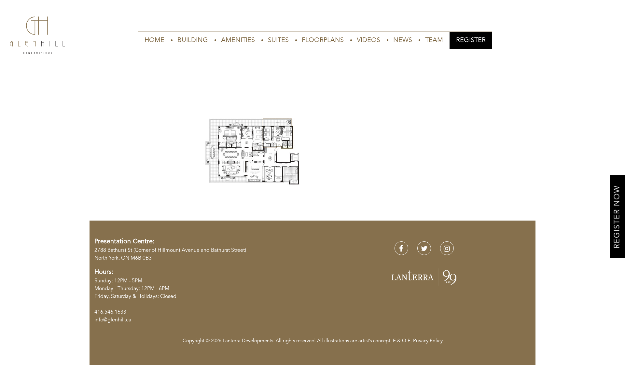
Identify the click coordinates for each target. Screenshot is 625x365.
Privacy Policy (428, 341)
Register (471, 40)
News (402, 40)
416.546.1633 (110, 312)
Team (434, 40)
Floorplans (323, 40)
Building (192, 40)
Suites (278, 40)
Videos (368, 40)
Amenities (238, 40)
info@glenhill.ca (112, 320)
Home (154, 40)
